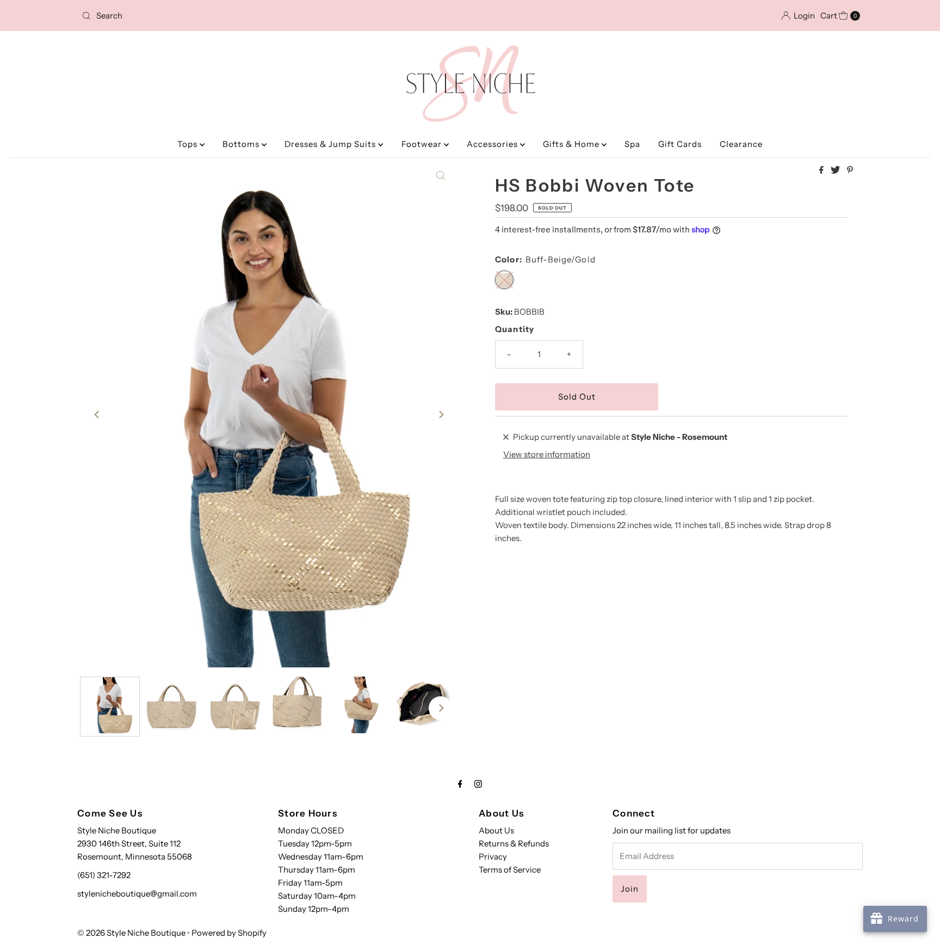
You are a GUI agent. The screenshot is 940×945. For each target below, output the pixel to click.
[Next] (441, 415)
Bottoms (242, 144)
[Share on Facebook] (822, 170)
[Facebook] (460, 783)
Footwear (422, 144)
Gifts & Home (572, 144)
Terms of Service (510, 869)
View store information (546, 454)
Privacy (493, 856)
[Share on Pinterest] (850, 170)
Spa (632, 144)
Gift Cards (680, 144)
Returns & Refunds (514, 843)
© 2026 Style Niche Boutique (131, 933)
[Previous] (97, 415)
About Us (496, 830)
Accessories (493, 144)
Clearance (741, 144)
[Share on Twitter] (836, 170)
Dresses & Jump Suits (331, 144)
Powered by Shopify (229, 933)
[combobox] (205, 16)
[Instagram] (478, 783)
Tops (188, 144)
